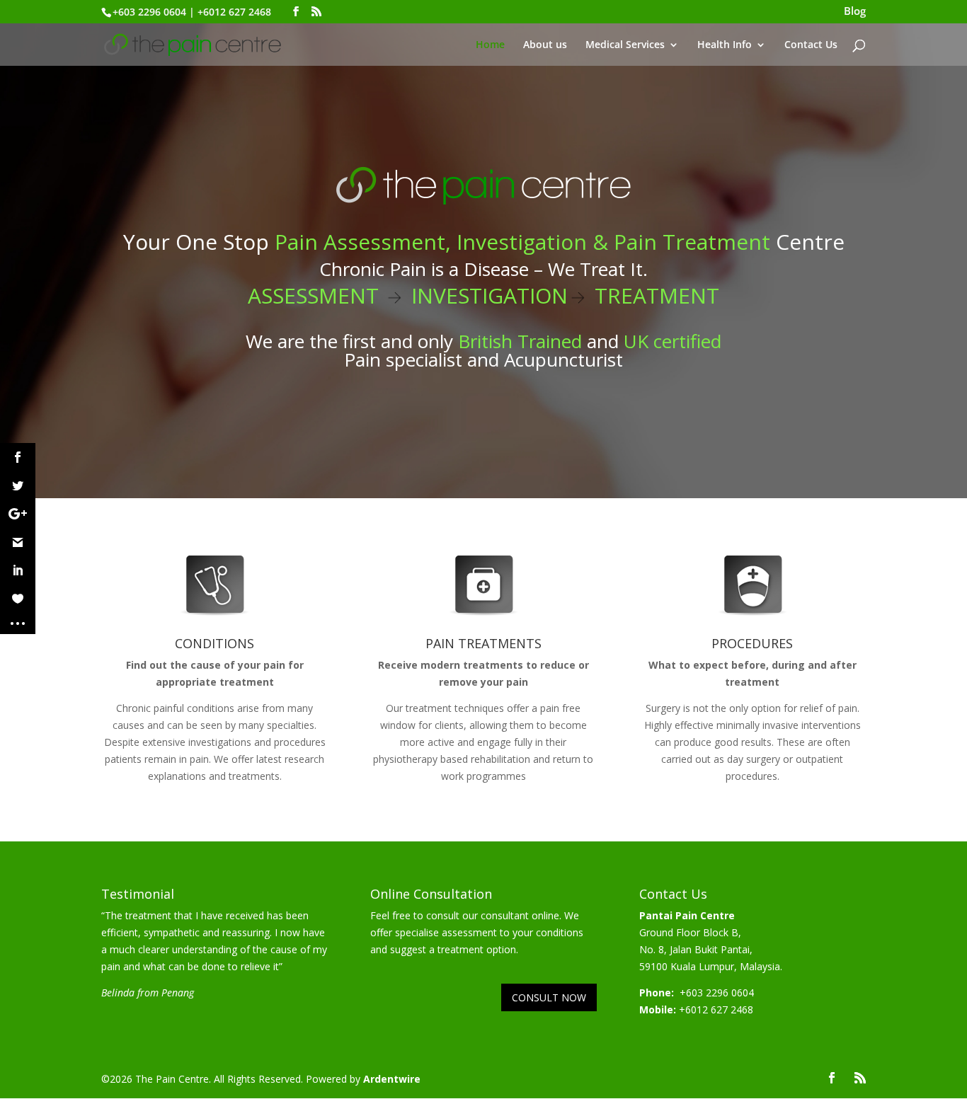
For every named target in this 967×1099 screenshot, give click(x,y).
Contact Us (810, 45)
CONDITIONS (214, 643)
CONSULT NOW (549, 997)
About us (545, 45)
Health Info (724, 45)
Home (490, 45)
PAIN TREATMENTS (483, 643)
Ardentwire (391, 1079)
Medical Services (625, 45)
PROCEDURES (752, 643)
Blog (855, 12)
